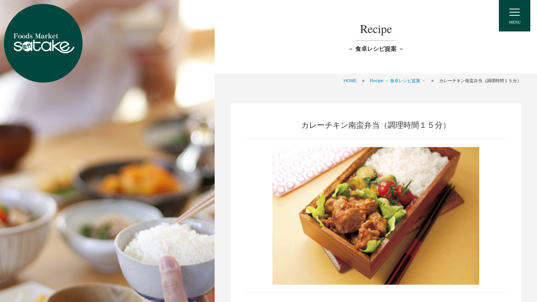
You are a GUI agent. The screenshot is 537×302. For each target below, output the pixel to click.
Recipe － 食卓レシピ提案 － (398, 80)
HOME (350, 80)
